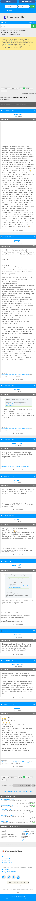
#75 (34, 476)
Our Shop (6, 870)
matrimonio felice (6, 809)
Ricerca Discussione (21, 104)
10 (28, 88)
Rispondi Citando (19, 230)
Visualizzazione (5, 106)
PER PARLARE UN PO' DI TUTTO (10, 32)
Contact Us (6, 859)
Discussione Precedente (10, 791)
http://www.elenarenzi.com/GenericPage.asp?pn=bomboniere (18, 586)
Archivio (31, 889)
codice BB (24, 830)
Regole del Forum (25, 840)
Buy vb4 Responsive (9, 872)
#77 (34, 561)
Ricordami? (10, 10)
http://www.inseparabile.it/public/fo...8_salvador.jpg (15, 466)
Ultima (3, 91)
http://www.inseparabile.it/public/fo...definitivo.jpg (15, 374)
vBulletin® (18, 896)
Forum (6, 30)
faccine (24, 831)
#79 (34, 660)
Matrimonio (4, 821)
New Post (6, 861)
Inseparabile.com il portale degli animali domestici (15, 889)
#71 (34, 110)
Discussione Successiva (25, 791)
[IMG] (26, 833)
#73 (34, 385)
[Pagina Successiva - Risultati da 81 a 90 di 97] (31, 89)
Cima (33, 785)
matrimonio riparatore (7, 805)
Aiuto (8, 1)
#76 (34, 515)
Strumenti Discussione (7, 104)
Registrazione (27, 1)
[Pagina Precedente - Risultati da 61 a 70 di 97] (16, 89)
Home (4, 857)
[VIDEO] (27, 834)
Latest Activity (7, 863)
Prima (13, 88)
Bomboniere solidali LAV (7, 799)
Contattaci (18, 886)
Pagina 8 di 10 (6, 88)
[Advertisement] (18, 68)
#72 (34, 236)
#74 (34, 439)
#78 (34, 631)
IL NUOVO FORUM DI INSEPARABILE (20, 30)
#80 (34, 704)
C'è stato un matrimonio (7, 815)
